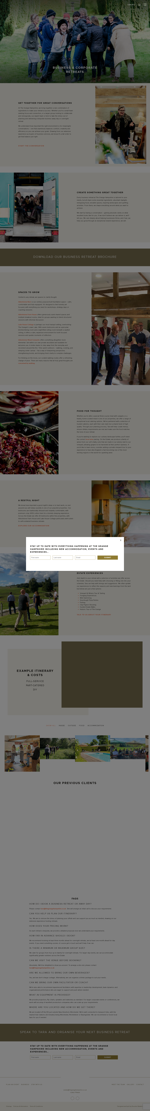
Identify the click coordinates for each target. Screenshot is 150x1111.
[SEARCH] (5, 4)
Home (139, 7)
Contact (131, 5)
